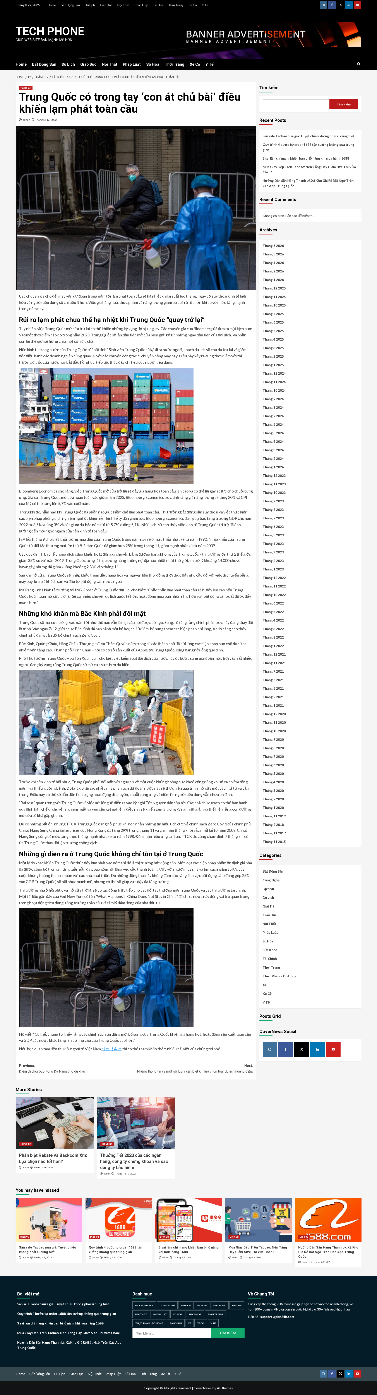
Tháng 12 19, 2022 (125, 1173)
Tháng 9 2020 (273, 740)
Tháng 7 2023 (273, 518)
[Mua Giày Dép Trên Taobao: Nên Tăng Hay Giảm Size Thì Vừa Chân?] (258, 1220)
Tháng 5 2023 (273, 535)
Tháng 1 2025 (273, 365)
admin (26, 119)
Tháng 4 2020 (273, 782)
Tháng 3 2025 (273, 348)
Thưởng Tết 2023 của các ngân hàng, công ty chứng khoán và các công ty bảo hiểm (134, 1161)
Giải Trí (268, 906)
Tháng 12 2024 (274, 373)
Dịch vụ (268, 889)
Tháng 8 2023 (273, 510)
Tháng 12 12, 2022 (46, 119)
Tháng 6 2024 (273, 425)
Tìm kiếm (269, 87)
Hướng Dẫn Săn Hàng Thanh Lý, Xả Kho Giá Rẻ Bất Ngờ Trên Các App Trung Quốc (308, 183)
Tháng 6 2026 (273, 246)
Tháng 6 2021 (273, 680)
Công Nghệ (271, 880)
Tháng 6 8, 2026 (43, 1257)
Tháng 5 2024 (273, 433)
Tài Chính (25, 88)
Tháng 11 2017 (274, 833)
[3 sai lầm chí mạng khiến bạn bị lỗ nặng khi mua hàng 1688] (188, 1220)
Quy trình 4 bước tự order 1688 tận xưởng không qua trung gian (308, 147)
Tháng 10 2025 (274, 305)
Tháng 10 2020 (274, 731)
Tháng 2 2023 (273, 561)
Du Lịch (90, 5)
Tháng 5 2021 (273, 689)
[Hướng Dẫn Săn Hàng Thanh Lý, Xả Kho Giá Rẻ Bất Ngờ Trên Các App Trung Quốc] (328, 1220)
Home (52, 5)
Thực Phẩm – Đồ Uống (279, 976)
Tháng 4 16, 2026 (43, 1167)
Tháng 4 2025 (273, 339)
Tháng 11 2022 (274, 586)
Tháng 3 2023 (273, 552)
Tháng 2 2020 (273, 799)
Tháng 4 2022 (273, 620)
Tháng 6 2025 (273, 322)
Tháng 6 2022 (273, 603)
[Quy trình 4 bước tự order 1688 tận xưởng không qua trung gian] (119, 1220)
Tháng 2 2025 (273, 356)
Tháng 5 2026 (273, 254)
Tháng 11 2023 (274, 484)
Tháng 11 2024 (274, 382)
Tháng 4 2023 (273, 544)
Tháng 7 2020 (273, 757)
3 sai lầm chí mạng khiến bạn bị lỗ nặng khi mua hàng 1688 (306, 158)
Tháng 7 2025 (273, 314)
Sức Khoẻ (270, 950)
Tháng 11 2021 (274, 663)
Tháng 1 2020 (273, 808)
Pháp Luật (142, 5)
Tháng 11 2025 (274, 297)
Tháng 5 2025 (273, 331)
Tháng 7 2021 (273, 671)
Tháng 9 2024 (273, 399)
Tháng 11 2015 (274, 842)
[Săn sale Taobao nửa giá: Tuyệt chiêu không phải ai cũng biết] (49, 1220)
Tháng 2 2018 (273, 825)
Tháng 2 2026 (273, 271)
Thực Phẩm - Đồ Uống (149, 1323)
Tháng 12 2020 (274, 714)
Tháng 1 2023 (273, 569)
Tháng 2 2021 (273, 697)
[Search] (359, 64)
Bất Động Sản (70, 5)
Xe (265, 985)
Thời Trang (175, 5)
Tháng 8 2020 (273, 748)
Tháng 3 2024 (273, 450)
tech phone (50, 31)
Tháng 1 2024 (273, 467)
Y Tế (205, 5)
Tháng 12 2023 (274, 476)
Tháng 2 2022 (273, 637)
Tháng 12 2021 (274, 654)
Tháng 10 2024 (274, 391)
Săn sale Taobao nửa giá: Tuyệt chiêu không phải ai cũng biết (309, 136)
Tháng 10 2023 (274, 493)
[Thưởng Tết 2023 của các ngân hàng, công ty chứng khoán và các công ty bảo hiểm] (136, 1123)
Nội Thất (123, 5)
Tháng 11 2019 (274, 816)
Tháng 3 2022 (273, 629)
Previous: (53, 1068)
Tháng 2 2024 (273, 459)
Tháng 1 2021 (273, 706)
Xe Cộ (192, 5)
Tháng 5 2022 (273, 612)
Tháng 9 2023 (273, 501)
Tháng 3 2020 (273, 791)
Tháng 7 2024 (273, 416)
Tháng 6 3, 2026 (252, 1257)
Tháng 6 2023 (273, 527)
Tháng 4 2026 (273, 263)
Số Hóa (158, 5)
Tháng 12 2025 (274, 288)
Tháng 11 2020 (274, 723)
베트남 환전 (111, 1048)
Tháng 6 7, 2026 (113, 1257)
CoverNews (203, 1388)
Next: (195, 1068)
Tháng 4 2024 (273, 442)
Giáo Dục (106, 5)
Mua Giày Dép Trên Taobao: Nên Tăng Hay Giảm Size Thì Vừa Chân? (309, 169)
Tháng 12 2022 (274, 578)
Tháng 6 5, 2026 (182, 1257)
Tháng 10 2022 (274, 595)
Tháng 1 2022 (273, 646)
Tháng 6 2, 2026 (322, 1262)
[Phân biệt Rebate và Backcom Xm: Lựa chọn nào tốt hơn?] (55, 1123)
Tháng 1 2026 (273, 280)
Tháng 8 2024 (273, 408)
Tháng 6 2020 (273, 765)
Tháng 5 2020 (273, 774)
